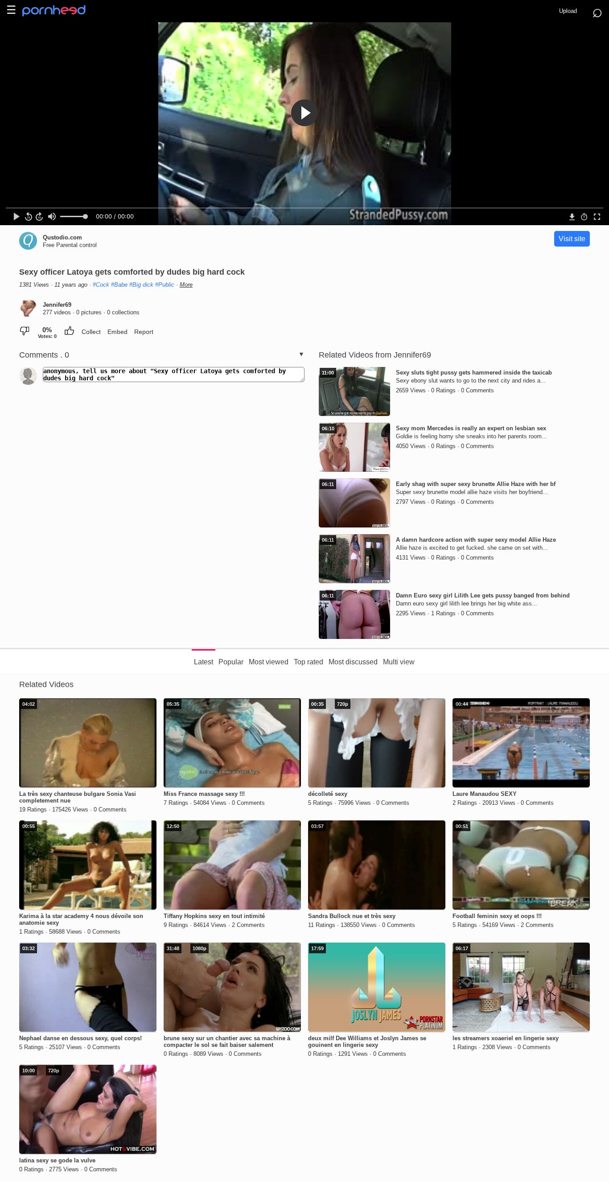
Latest (203, 662)
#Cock (101, 284)
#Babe (119, 284)
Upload (568, 11)
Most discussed (353, 662)
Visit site (572, 239)
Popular (230, 662)
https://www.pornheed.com (61, 11)
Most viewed (268, 662)
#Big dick (141, 284)
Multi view (399, 662)
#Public (164, 284)
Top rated (308, 662)
